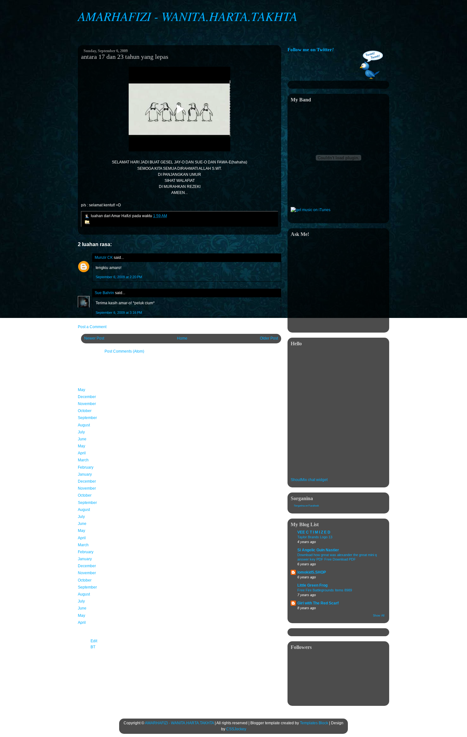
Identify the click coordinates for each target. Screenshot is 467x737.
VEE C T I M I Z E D (313, 532)
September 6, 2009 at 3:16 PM (119, 312)
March (83, 460)
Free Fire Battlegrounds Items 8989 (324, 590)
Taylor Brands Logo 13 (314, 537)
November (87, 404)
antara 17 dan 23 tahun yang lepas (124, 56)
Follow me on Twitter (311, 49)
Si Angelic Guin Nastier (318, 550)
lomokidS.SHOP (311, 572)
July (81, 432)
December (87, 397)
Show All (378, 615)
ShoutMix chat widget (309, 480)
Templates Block (314, 723)
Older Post (269, 338)
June (82, 439)
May (81, 390)
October (84, 411)
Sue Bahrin (104, 293)
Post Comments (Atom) (124, 351)
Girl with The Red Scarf (318, 603)
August (84, 425)
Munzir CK (104, 257)
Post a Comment (92, 327)
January (85, 474)
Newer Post (94, 338)
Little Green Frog (312, 585)
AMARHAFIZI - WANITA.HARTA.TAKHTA (187, 15)
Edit (94, 641)
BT (93, 647)
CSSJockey (236, 729)
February (85, 467)
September (87, 418)
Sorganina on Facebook (306, 505)
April (82, 453)
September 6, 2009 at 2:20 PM (119, 277)
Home (182, 338)
